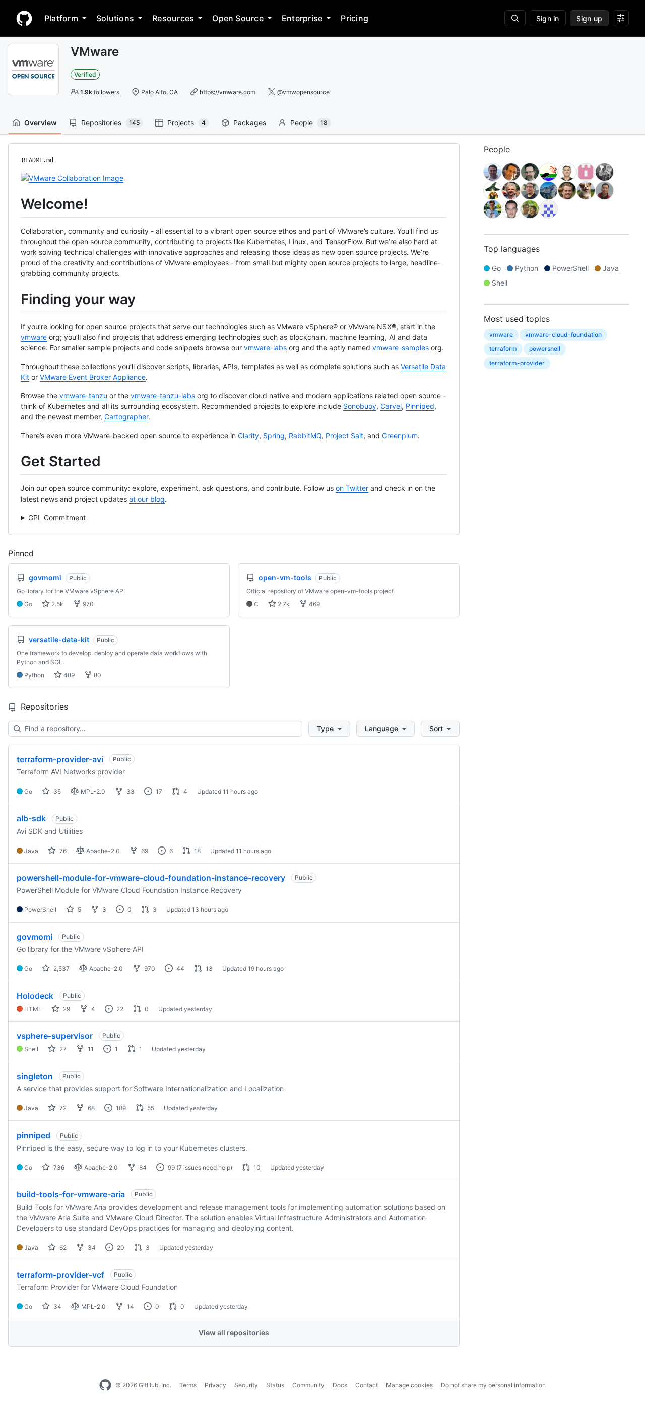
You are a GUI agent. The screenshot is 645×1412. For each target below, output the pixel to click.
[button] (329, 729)
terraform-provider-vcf (60, 1274)
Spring (274, 435)
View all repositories (234, 1332)
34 (91, 1247)
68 (90, 1108)
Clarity (248, 435)
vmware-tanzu (83, 395)
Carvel (391, 406)
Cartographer (126, 416)
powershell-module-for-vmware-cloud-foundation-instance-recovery (151, 878)
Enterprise (302, 18)
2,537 (61, 968)
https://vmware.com (227, 92)
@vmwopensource (303, 92)
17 (158, 791)
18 (196, 851)
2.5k (56, 604)
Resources (173, 18)
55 (150, 1108)
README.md (37, 160)
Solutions (115, 18)
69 (144, 851)
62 (62, 1247)
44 (179, 968)
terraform (503, 348)
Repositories (110, 122)
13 (208, 968)
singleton (35, 1076)
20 (119, 1247)
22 (119, 1009)
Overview (40, 122)
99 (170, 1167)
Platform (61, 18)
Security (246, 1385)
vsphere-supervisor (55, 1036)
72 (62, 1108)
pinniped (33, 1135)
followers (99, 92)
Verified (85, 74)
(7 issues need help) (204, 1167)
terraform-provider (517, 363)
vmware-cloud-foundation (563, 334)
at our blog (147, 499)
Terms (188, 1385)
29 (65, 1009)
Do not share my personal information (493, 1385)
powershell (544, 348)
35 (56, 791)
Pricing (354, 18)
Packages (249, 122)
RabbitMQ (305, 435)
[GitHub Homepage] (105, 1385)
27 (62, 1049)
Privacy (215, 1385)
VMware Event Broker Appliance (93, 377)
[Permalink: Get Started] (14, 461)
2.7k (283, 604)
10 (256, 1167)
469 (313, 604)
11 (90, 1049)
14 (129, 1306)
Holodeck (35, 996)
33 (130, 791)
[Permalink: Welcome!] (14, 204)
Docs (340, 1385)
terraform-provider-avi (60, 759)
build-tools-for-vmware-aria (71, 1194)
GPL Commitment (57, 517)
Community (308, 1385)
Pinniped (420, 406)
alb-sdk (31, 818)
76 (62, 851)
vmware (34, 337)
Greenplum (400, 435)
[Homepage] (24, 18)
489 (68, 675)
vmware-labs (265, 347)
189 (120, 1108)
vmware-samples (400, 347)
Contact (366, 1385)
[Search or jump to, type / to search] (515, 18)
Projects (186, 122)
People (309, 122)
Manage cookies (409, 1385)
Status (275, 1385)
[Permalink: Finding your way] (14, 300)
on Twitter (352, 488)
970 (87, 604)
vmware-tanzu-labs (163, 395)
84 (142, 1167)
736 (58, 1167)
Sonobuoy (359, 406)
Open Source (238, 18)
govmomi (34, 937)
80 (96, 675)
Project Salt (344, 435)
